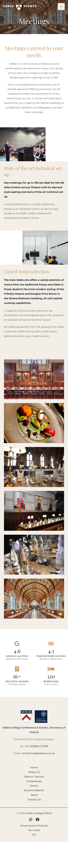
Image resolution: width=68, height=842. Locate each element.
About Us (34, 772)
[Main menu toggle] (61, 6)
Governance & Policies (34, 825)
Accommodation (34, 790)
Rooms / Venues (34, 776)
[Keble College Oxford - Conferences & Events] (19, 6)
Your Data (34, 830)
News (34, 794)
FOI (34, 834)
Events (34, 785)
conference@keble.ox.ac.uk (38, 753)
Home (34, 767)
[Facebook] (37, 819)
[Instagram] (30, 819)
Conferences (34, 781)
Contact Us (34, 799)
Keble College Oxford (39, 813)
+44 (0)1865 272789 (36, 746)
